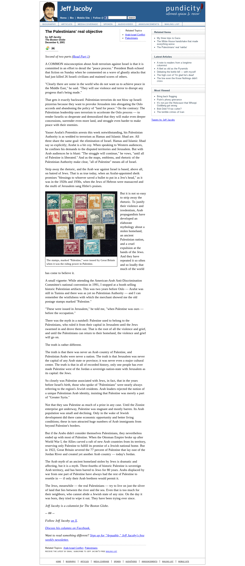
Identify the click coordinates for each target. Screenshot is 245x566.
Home (63, 17)
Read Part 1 (81, 56)
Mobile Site (83, 17)
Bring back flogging (167, 96)
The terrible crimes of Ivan (170, 112)
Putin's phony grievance (169, 99)
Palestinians (131, 38)
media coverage (88, 24)
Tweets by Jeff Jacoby (163, 120)
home (58, 561)
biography (49, 24)
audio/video (125, 24)
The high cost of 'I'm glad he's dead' (175, 75)
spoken (108, 24)
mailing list (172, 24)
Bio (72, 17)
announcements (149, 24)
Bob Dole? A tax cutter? (169, 108)
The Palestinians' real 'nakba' (172, 47)
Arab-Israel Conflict (135, 34)
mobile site (183, 561)
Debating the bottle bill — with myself (176, 71)
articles (66, 24)
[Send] (48, 49)
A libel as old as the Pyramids (172, 68)
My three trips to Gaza (168, 38)
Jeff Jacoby (76, 8)
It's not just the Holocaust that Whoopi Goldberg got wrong (177, 104)
